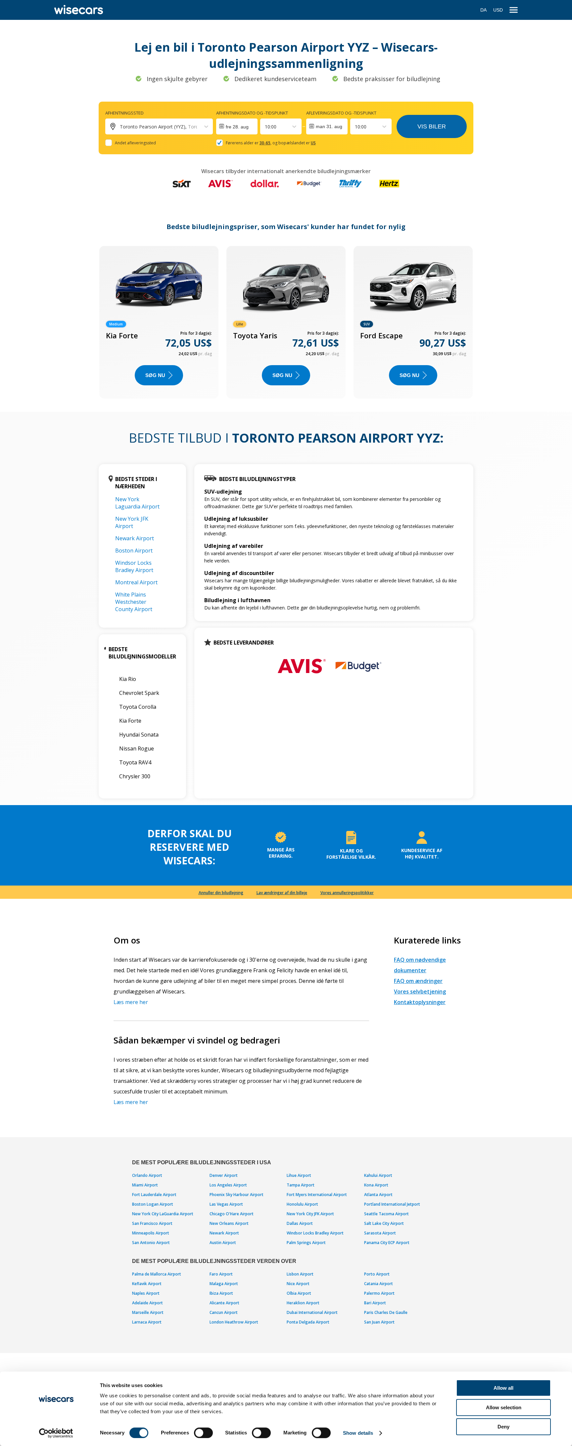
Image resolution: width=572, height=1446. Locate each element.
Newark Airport (134, 538)
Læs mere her (131, 1002)
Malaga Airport (224, 1283)
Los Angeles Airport (228, 1185)
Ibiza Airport (221, 1293)
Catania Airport (378, 1283)
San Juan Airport (379, 1322)
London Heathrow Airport (234, 1322)
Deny (503, 1426)
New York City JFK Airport (310, 1214)
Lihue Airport (299, 1175)
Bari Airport (375, 1303)
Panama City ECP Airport (386, 1242)
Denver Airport (224, 1175)
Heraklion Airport (303, 1303)
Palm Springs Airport (306, 1242)
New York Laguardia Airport (137, 503)
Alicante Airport (224, 1303)
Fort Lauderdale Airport (154, 1194)
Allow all (503, 1388)
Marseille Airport (148, 1312)
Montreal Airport (136, 582)
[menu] (513, 10)
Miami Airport (145, 1185)
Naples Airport (146, 1293)
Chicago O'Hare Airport (232, 1214)
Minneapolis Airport (150, 1233)
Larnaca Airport (147, 1322)
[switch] (203, 1432)
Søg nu (155, 375)
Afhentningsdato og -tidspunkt (252, 113)
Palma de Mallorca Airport (156, 1274)
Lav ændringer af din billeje (282, 892)
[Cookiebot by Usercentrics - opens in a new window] (56, 1433)
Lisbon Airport (300, 1274)
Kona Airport (376, 1185)
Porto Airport (377, 1274)
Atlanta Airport (378, 1194)
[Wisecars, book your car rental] (78, 10)
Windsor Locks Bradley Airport (134, 566)
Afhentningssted (124, 113)
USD (498, 10)
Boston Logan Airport (152, 1204)
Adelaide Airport (147, 1303)
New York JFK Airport (131, 522)
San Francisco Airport (152, 1223)
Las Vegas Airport (226, 1204)
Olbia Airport (299, 1293)
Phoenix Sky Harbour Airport (236, 1194)
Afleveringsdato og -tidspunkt (341, 113)
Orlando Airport (147, 1175)
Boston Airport (134, 550)
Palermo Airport (379, 1293)
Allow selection (503, 1407)
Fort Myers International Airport (317, 1194)
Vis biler (431, 126)
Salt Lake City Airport (384, 1223)
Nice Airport (298, 1283)
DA (483, 10)
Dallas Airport (300, 1223)
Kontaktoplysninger (420, 1002)
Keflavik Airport (147, 1283)
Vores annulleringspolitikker (347, 892)
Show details (358, 1433)
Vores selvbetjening (420, 991)
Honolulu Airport (302, 1204)
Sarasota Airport (380, 1233)
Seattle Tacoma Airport (386, 1214)
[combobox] (265, 126)
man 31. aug (329, 126)
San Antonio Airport (151, 1242)
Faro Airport (221, 1274)
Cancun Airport (224, 1312)
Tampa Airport (300, 1185)
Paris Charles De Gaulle (385, 1312)
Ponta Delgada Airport (308, 1322)
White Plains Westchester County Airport (133, 602)
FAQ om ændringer (418, 981)
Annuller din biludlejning (221, 892)
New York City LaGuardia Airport (162, 1214)
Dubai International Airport (312, 1312)
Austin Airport (223, 1242)
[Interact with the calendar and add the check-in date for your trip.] (237, 126)
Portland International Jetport (392, 1204)
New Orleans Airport (229, 1223)
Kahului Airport (378, 1175)
